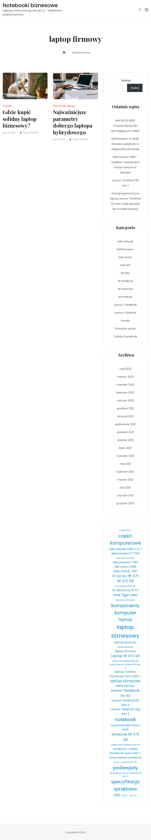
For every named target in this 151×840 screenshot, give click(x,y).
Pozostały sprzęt (64, 106)
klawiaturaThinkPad (125, 600)
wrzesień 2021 (125, 432)
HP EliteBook (125, 281)
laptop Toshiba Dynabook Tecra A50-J (125, 674)
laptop (125, 619)
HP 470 (133, 576)
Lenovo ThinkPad (125, 313)
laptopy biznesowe (125, 681)
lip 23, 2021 (9, 132)
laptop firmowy (125, 651)
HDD (134, 571)
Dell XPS (125, 265)
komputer (125, 613)
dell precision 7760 (125, 562)
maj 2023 (125, 369)
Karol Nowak (30, 132)
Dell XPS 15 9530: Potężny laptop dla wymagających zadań (125, 126)
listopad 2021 (125, 416)
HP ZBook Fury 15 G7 (125, 590)
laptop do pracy (125, 642)
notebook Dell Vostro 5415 (125, 727)
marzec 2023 (125, 377)
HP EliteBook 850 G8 (125, 586)
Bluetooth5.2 (125, 530)
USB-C (125, 795)
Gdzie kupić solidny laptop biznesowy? (19, 119)
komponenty (125, 605)
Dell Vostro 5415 (125, 567)
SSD (117, 795)
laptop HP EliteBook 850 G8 (125, 661)
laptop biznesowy (125, 631)
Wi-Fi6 (133, 795)
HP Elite (125, 273)
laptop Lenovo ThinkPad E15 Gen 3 (125, 666)
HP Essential (125, 289)
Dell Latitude (125, 241)
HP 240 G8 (119, 576)
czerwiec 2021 (125, 456)
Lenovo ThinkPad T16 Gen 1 (125, 183)
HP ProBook (125, 297)
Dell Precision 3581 (125, 558)
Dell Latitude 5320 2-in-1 (125, 549)
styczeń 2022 (125, 400)
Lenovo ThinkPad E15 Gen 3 (125, 702)
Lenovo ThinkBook (125, 305)
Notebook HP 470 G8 (125, 737)
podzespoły (125, 768)
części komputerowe (125, 539)
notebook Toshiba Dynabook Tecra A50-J (125, 751)
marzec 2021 (125, 479)
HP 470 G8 (125, 581)
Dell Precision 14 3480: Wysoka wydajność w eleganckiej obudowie (125, 144)
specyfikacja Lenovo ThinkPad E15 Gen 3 (125, 775)
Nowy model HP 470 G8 (125, 762)
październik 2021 (125, 424)
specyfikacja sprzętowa (125, 785)
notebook (125, 719)
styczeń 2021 (125, 495)
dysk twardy (122, 571)
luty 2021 (125, 487)
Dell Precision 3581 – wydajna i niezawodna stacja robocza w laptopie (125, 164)
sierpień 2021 (125, 440)
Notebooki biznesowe (30, 5)
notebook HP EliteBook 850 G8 (125, 744)
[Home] (64, 52)
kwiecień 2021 (125, 472)
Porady (7, 106)
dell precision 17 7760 (125, 553)
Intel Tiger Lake (125, 595)
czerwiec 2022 (125, 385)
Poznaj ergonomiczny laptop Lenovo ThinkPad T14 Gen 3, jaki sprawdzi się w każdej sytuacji (125, 201)
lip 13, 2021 (59, 139)
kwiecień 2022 (125, 392)
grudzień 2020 (125, 503)
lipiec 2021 (125, 448)
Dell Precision (125, 249)
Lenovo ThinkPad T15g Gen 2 (125, 711)
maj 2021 (125, 464)
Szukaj (125, 80)
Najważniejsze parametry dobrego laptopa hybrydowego (72, 122)
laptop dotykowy (125, 647)
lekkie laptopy (125, 686)
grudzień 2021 (125, 408)
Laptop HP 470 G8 (125, 656)
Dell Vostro (125, 257)
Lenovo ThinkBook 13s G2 (125, 693)
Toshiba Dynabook (125, 336)
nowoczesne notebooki (125, 757)
